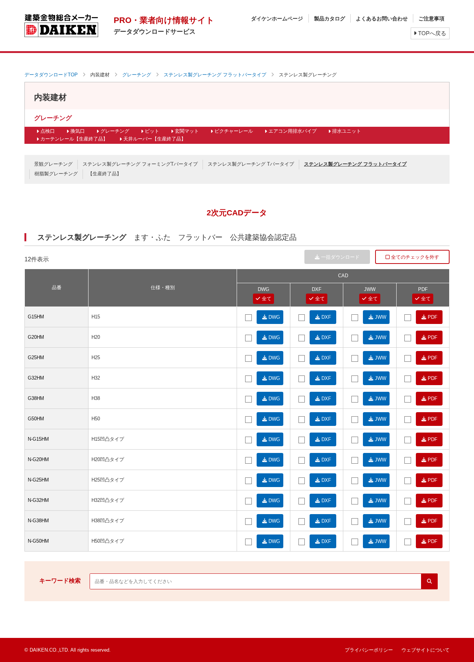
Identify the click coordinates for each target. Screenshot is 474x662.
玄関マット (187, 131)
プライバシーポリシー (369, 650)
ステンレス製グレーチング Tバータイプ (251, 164)
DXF (325, 317)
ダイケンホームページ (277, 18)
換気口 (77, 131)
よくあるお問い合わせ (382, 18)
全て (265, 298)
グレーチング (136, 74)
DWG (273, 317)
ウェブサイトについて (425, 650)
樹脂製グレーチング (56, 173)
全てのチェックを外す (414, 257)
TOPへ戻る (431, 33)
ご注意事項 (431, 18)
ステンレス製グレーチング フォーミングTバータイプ (140, 164)
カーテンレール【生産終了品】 (74, 139)
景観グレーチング (53, 164)
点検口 (47, 131)
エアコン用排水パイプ (292, 131)
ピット (152, 131)
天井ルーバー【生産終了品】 (154, 139)
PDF (431, 317)
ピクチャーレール (233, 131)
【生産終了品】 (104, 173)
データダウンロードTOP (51, 74)
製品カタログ (329, 18)
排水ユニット (346, 131)
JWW (379, 317)
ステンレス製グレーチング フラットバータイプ (215, 74)
